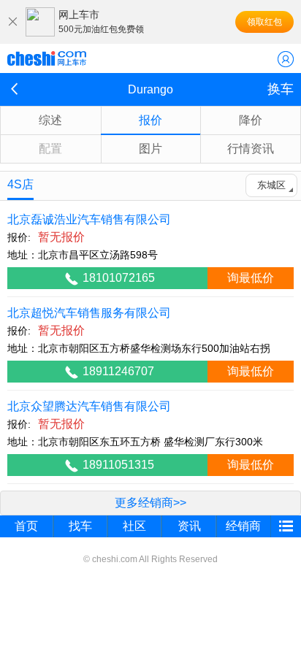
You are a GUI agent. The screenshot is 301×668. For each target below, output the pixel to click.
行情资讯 (250, 148)
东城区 (271, 185)
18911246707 (118, 371)
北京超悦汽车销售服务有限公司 (89, 313)
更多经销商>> (150, 502)
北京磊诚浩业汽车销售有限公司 (89, 219)
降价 (250, 120)
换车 (280, 89)
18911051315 (118, 464)
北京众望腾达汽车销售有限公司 (89, 406)
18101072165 (119, 278)
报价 (150, 120)
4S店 (20, 184)
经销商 (243, 526)
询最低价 (250, 278)
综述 (50, 120)
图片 (150, 148)
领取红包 (264, 22)
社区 (134, 526)
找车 (80, 526)
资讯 (189, 526)
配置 (50, 148)
